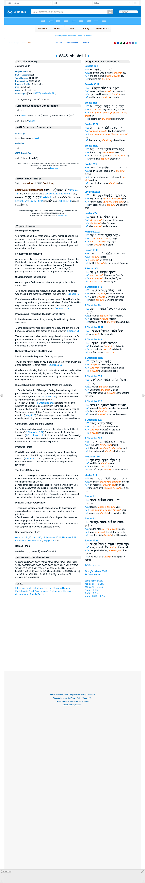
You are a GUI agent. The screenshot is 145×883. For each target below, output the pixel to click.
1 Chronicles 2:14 (34, 435)
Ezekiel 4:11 (46, 197)
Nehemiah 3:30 (92, 456)
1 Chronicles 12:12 (94, 327)
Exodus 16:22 (91, 124)
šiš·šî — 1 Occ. (92, 590)
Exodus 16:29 (91, 145)
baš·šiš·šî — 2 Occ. (94, 580)
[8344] (3, 401)
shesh (24, 115)
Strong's (16, 43)
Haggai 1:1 (30, 415)
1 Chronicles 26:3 (93, 376)
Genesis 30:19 (92, 84)
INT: (87, 79)
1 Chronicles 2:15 (93, 287)
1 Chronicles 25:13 (94, 358)
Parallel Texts (37, 594)
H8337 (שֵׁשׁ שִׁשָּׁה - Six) (44, 93)
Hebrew (23, 43)
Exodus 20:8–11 (64, 308)
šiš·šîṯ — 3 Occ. (92, 593)
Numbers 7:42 (49, 396)
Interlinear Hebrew (42, 588)
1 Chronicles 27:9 (93, 419)
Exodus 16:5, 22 (37, 537)
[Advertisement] (72, 653)
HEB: (87, 69)
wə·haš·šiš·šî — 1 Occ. (95, 596)
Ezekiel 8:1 (66, 193)
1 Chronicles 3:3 (93, 305)
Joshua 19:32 (91, 250)
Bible (10, 43)
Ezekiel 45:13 (22, 201)
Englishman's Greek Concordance (31, 591)
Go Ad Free (6, 871)
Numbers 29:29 (92, 231)
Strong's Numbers (62, 588)
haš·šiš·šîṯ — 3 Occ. (94, 587)
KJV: (87, 76)
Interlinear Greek (23, 588)
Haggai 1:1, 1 (49, 540)
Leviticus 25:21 (52, 193)
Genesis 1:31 (74, 294)
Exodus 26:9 (91, 164)
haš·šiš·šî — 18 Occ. (94, 583)
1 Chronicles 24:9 (45, 402)
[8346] (141, 401)
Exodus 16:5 (73, 331)
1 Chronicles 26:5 (93, 401)
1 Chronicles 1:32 (34, 432)
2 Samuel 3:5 (91, 268)
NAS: (87, 72)
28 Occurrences (92, 565)
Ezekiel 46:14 (36, 201)
